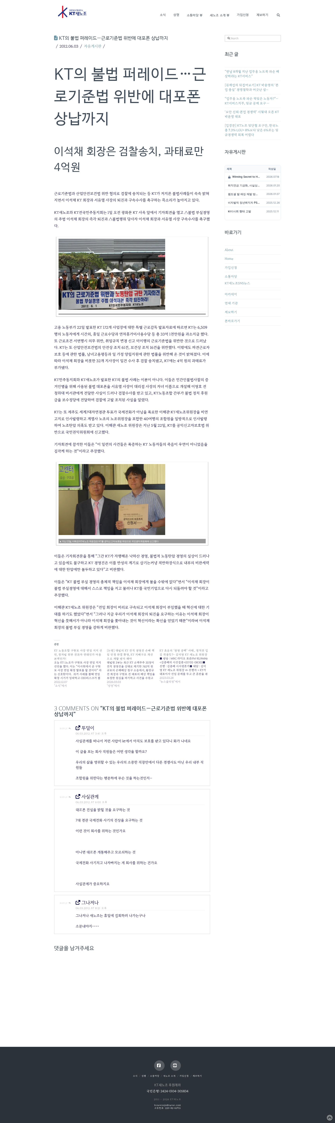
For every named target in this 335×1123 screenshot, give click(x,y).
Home (229, 259)
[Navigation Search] (276, 9)
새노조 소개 (169, 1075)
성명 (144, 1075)
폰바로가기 (232, 321)
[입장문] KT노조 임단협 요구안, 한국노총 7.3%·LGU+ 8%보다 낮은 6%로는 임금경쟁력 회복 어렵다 (251, 130)
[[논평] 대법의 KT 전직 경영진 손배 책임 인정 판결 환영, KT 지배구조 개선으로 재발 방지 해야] (133, 668)
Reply (64, 728)
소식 (135, 1075)
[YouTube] (175, 1065)
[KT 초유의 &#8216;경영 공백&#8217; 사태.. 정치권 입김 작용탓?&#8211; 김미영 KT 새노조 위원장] (186, 666)
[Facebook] (159, 1065)
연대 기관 (231, 303)
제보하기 (231, 312)
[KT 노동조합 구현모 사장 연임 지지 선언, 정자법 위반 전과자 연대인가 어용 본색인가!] (80, 668)
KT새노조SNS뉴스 (237, 283)
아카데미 (231, 294)
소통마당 (231, 277)
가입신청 (231, 268)
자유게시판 (92, 46)
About (229, 250)
